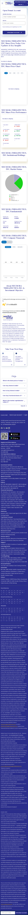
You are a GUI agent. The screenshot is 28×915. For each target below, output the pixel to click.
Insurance (23, 474)
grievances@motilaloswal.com (8, 724)
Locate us (13, 544)
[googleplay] (14, 438)
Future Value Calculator (7, 501)
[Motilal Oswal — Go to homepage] (7, 3)
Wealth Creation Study (7, 575)
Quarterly (9, 242)
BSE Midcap (4, 486)
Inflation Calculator (16, 505)
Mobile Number (7, 14)
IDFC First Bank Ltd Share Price (12, 523)
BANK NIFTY (15, 484)
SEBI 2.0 (9, 581)
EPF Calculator (19, 500)
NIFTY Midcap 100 (20, 486)
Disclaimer (14, 571)
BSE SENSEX (9, 484)
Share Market (4, 478)
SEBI (7, 569)
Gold (9, 552)
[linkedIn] (9, 428)
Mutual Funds (13, 467)
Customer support (22, 544)
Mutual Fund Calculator (13, 498)
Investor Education (6, 573)
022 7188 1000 (4, 462)
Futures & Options (5, 550)
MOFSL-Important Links (19, 569)
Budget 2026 (4, 548)
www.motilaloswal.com (6, 904)
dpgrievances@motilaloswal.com (9, 726)
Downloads (24, 579)
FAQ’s (9, 544)
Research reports (5, 532)
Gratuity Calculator (19, 501)
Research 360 (4, 513)
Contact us (4, 544)
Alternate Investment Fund (8, 470)
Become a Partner (5, 538)
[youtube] (7, 428)
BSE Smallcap (22, 484)
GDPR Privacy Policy (15, 579)
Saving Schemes (21, 565)
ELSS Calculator (11, 503)
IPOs (12, 550)
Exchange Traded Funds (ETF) (12, 474)
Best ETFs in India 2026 (21, 561)
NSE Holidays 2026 (5, 558)
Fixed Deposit (17, 472)
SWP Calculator (11, 500)
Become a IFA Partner (7, 540)
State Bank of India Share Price (9, 521)
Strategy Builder (5, 515)
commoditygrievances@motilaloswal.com (11, 766)
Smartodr (3, 581)
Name (4, 20)
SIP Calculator (4, 492)
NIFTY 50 (3, 484)
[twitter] (4, 428)
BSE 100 (8, 488)
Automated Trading (19, 554)
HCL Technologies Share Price (15, 525)
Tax (2, 565)
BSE (2, 569)
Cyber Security (5, 583)
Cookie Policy (21, 571)
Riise (25, 513)
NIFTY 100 (3, 488)
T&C (21, 26)
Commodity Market (14, 478)
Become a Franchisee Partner (19, 538)
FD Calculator (12, 492)
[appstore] (14, 434)
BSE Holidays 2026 (15, 558)
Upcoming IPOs (5, 467)
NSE (4, 569)
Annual (4, 242)
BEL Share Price (11, 529)
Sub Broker (4, 552)
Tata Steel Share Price (19, 519)
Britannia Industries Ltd (7, 527)
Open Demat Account (13, 32)
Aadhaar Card (13, 565)
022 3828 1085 (4, 452)
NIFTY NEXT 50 (11, 486)
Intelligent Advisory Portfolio (13, 469)
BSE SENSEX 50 (14, 488)
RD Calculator (20, 492)
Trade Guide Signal (14, 513)
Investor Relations (5, 571)
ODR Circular (15, 581)
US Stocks (24, 469)
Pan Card (6, 565)
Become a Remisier (19, 540)
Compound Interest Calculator (9, 494)
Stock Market (11, 548)
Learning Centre (15, 532)
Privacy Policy (22, 581)
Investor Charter (5, 579)
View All (23, 406)
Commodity (16, 552)
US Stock (24, 550)
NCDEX (10, 569)
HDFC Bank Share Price (6, 519)
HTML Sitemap (13, 583)
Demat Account (20, 548)
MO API (21, 513)
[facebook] (2, 428)
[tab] (6, 73)
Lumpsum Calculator (12, 496)
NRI (12, 552)
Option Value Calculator (13, 507)
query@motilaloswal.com (7, 450)
